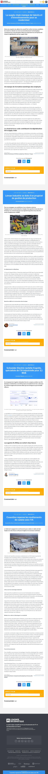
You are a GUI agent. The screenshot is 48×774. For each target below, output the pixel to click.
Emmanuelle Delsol (13, 325)
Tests (37, 4)
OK (41, 171)
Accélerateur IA (24, 4)
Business (25, 12)
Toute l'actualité (17, 12)
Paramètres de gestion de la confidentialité (31, 752)
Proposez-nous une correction (39, 153)
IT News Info (26, 728)
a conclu (10, 415)
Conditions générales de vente (14, 752)
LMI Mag (24, 6)
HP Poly (9, 4)
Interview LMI (43, 4)
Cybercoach (32, 4)
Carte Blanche (15, 4)
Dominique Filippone (13, 474)
